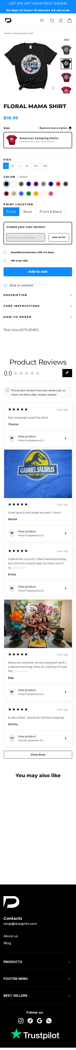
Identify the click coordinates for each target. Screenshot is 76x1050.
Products (13, 962)
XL (27, 165)
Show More (19, 568)
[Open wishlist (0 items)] (42, 20)
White (14, 184)
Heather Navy (29, 184)
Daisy (43, 194)
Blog (7, 943)
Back (27, 212)
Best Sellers (15, 995)
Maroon (6, 194)
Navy (51, 184)
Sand (14, 194)
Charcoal (66, 184)
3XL (45, 165)
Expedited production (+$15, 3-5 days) (32, 252)
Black (6, 184)
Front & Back (51, 212)
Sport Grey (43, 184)
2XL (36, 165)
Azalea (51, 194)
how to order (18, 317)
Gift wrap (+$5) (19, 260)
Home (7, 33)
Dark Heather (21, 184)
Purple (36, 184)
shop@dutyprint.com (20, 924)
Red (58, 184)
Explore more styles (53, 128)
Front (11, 212)
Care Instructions (22, 305)
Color (16, 176)
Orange (36, 194)
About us (11, 936)
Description (15, 295)
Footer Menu (16, 979)
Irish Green (29, 194)
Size (7, 159)
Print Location (18, 204)
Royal (21, 194)
